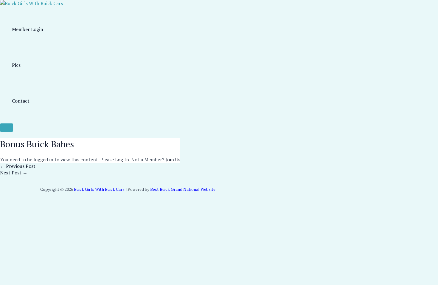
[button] (6, 127)
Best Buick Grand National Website (182, 189)
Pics (16, 65)
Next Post (13, 172)
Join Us (172, 159)
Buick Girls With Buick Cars (99, 189)
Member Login (27, 29)
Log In (122, 159)
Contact (20, 100)
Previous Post (17, 166)
